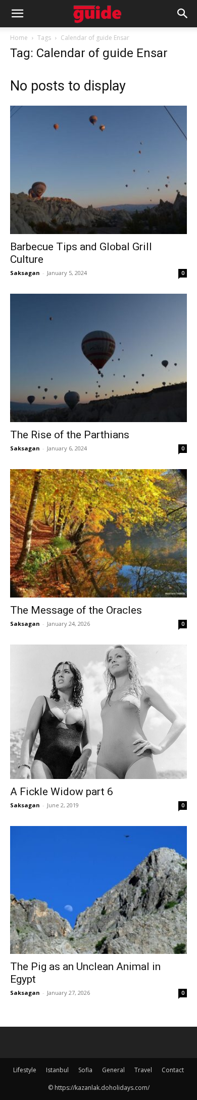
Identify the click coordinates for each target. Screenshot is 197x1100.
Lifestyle (24, 1070)
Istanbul (57, 1070)
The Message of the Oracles (76, 610)
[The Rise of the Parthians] (98, 358)
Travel (143, 1070)
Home (19, 37)
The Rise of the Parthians (69, 435)
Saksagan (25, 273)
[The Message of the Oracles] (98, 533)
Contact (173, 1070)
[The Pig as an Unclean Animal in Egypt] (98, 890)
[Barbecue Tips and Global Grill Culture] (98, 170)
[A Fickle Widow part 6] (98, 712)
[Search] (183, 13)
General (113, 1070)
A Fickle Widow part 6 (61, 792)
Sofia (85, 1070)
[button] (17, 13)
